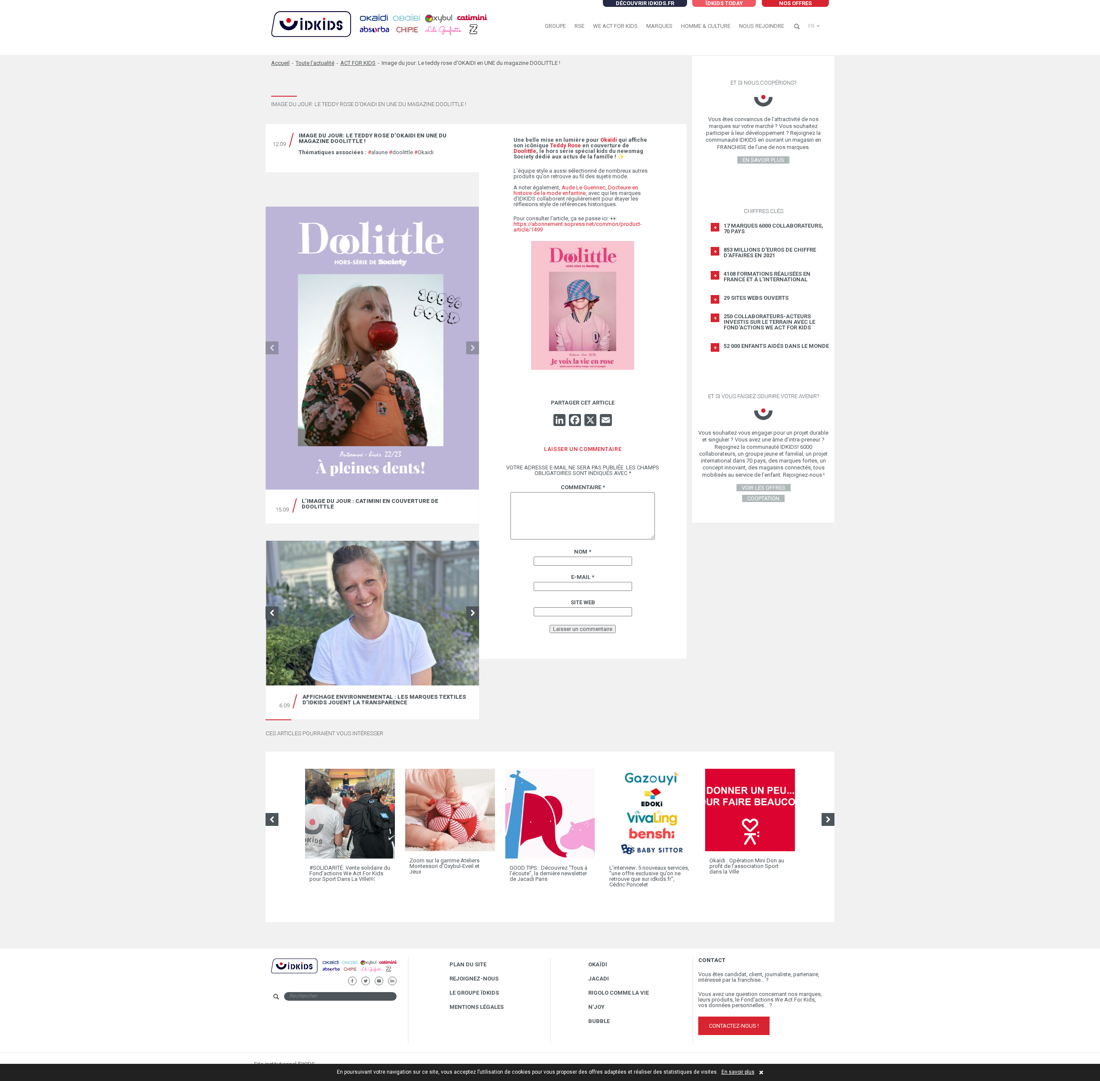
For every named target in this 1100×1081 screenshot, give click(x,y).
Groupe (555, 26)
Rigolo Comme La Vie (618, 993)
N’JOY (596, 1007)
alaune (378, 152)
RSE (579, 26)
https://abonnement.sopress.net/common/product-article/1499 (577, 227)
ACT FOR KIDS (358, 63)
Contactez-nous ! (734, 1026)
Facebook (352, 980)
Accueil (280, 63)
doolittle (401, 152)
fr (811, 26)
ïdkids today (724, 3)
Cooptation (763, 498)
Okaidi (424, 152)
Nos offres (795, 3)
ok (403, 996)
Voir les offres (763, 487)
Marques (659, 26)
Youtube (379, 980)
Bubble (599, 1021)
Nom (582, 551)
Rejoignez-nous (473, 978)
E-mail (582, 577)
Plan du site (467, 964)
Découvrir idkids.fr (645, 3)
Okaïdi (597, 964)
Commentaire (583, 487)
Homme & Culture (705, 26)
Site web (583, 602)
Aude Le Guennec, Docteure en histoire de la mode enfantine (575, 190)
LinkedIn (392, 980)
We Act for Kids (615, 26)
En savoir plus (738, 1072)
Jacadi (598, 978)
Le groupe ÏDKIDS (474, 993)
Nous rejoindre (761, 26)
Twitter (365, 980)
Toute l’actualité (315, 63)
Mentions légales (476, 1007)
